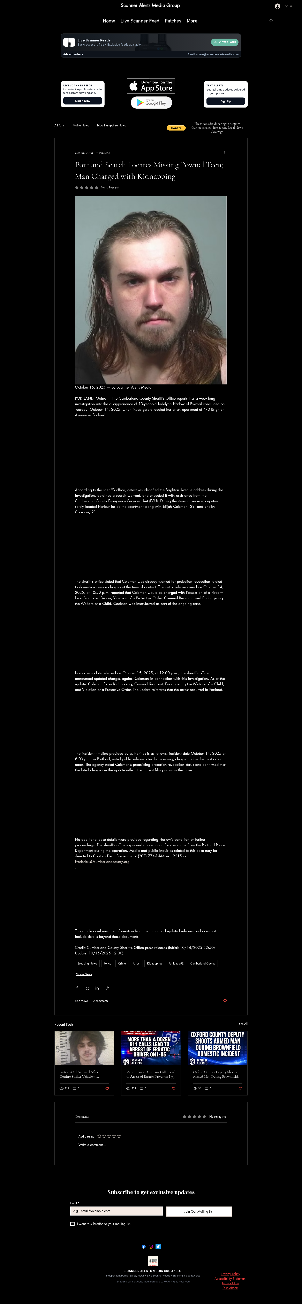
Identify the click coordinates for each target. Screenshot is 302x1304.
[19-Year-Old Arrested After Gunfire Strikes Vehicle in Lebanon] (84, 1048)
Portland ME (176, 963)
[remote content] (151, 452)
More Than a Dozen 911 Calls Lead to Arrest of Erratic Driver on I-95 (150, 1074)
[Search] (271, 21)
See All (243, 1024)
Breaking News (87, 963)
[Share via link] (107, 988)
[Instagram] (150, 1246)
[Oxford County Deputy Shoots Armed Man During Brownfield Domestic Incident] (217, 1048)
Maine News (81, 125)
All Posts (59, 125)
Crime (122, 963)
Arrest (136, 963)
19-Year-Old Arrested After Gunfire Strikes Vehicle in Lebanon (79, 1074)
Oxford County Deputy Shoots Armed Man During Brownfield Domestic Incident (215, 1074)
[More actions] (224, 152)
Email (74, 1203)
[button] (176, 128)
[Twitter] (158, 1246)
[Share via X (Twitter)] (87, 988)
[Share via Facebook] (77, 988)
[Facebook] (143, 1246)
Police (107, 963)
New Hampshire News (111, 125)
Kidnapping (154, 963)
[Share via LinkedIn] (97, 988)
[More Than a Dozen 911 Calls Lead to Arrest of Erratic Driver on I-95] (151, 1048)
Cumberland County (202, 963)
